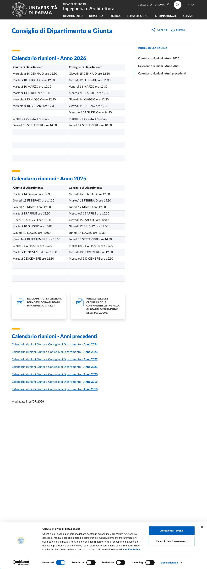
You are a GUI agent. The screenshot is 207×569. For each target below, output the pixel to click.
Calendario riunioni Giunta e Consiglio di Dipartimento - (55, 344)
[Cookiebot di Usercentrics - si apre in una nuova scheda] (21, 562)
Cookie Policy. (131, 549)
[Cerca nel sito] (177, 5)
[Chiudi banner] (202, 527)
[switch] (91, 562)
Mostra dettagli (169, 562)
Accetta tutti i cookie (171, 530)
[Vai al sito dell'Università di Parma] (36, 9)
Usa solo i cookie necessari (171, 541)
